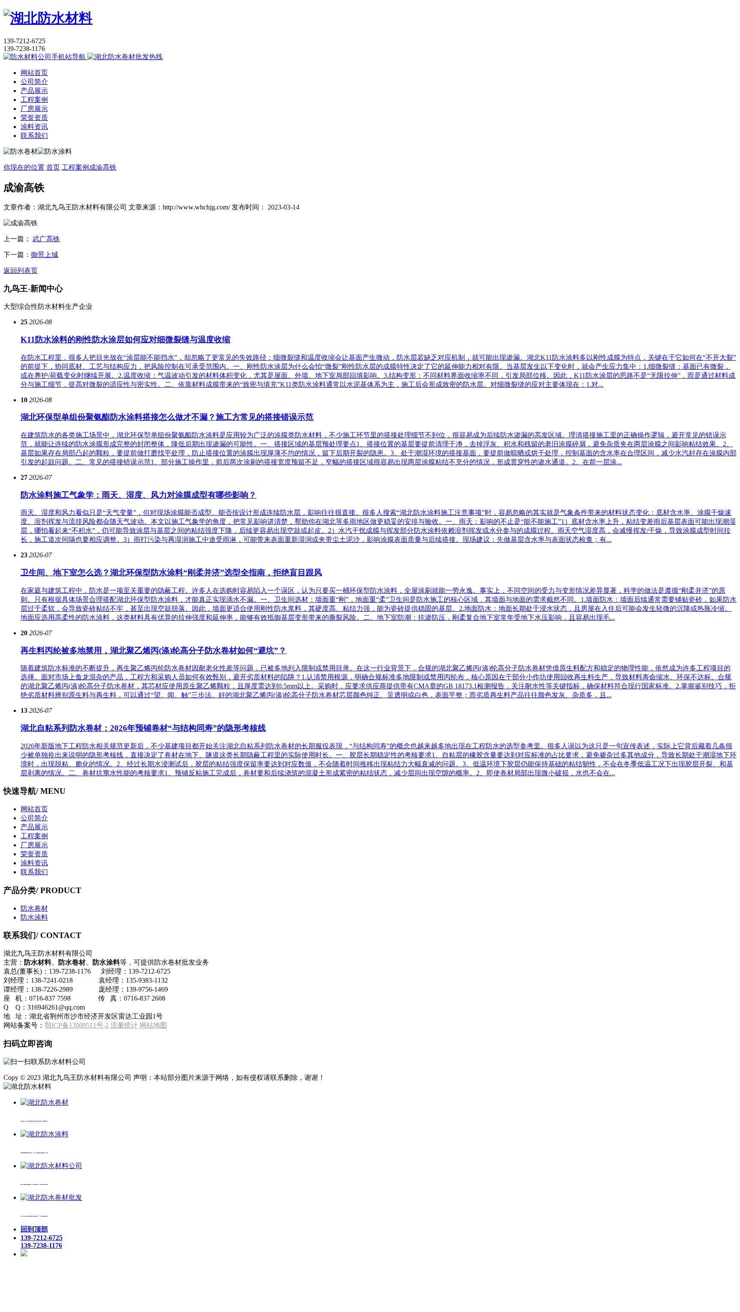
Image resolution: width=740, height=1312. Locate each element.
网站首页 (34, 72)
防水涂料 (34, 917)
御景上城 (44, 254)
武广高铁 (46, 238)
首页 (53, 167)
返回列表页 (20, 270)
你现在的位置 (24, 167)
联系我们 (34, 135)
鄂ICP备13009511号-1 (77, 1025)
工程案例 (34, 99)
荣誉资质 (34, 117)
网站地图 (153, 1025)
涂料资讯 (34, 126)
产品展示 (34, 90)
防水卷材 (34, 908)
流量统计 (124, 1025)
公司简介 (34, 81)
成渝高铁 (102, 167)
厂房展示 (34, 108)
